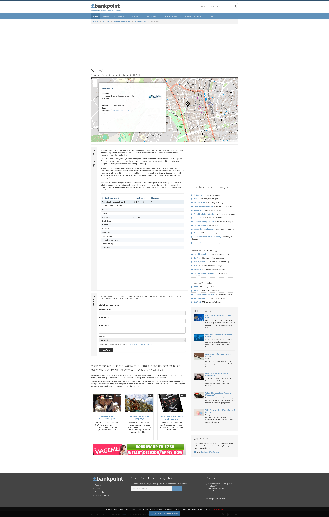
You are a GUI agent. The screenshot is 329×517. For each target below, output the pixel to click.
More (211, 16)
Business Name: (105, 309)
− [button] (95, 84)
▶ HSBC (194, 198)
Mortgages (152, 16)
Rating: (102, 336)
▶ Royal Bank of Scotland (202, 206)
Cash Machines (120, 16)
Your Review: (104, 325)
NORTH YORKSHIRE (122, 22)
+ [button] (95, 81)
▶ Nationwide (197, 210)
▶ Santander (196, 217)
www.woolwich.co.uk (121, 110)
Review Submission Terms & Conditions (139, 344)
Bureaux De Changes (194, 16)
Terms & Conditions (102, 495)
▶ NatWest (196, 269)
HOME (95, 22)
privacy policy (217, 509)
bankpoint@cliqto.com (210, 452)
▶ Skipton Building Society (202, 221)
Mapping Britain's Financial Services (106, 10)
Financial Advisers (171, 16)
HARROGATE (140, 22)
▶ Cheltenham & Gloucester (203, 229)
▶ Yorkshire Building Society (203, 214)
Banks (105, 16)
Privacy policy (100, 492)
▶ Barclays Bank (198, 202)
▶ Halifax (195, 233)
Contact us (99, 488)
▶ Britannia (196, 195)
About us (98, 485)
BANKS (106, 22)
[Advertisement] (164, 48)
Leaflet (215, 141)
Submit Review (106, 350)
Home (95, 16)
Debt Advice (136, 16)
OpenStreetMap (224, 141)
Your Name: (104, 317)
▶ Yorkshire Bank (198, 225)
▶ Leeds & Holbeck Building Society (206, 237)
